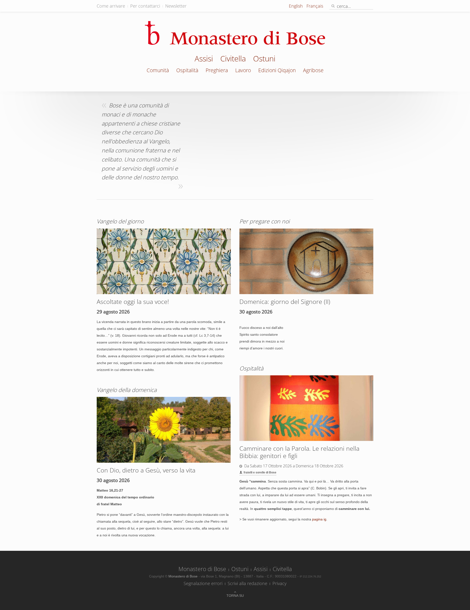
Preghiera (217, 70)
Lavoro (243, 70)
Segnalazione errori (203, 583)
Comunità (158, 70)
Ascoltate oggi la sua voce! (133, 301)
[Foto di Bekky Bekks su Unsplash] (164, 261)
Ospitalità (187, 70)
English (296, 6)
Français (314, 6)
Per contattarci (145, 6)
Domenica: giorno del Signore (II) (284, 301)
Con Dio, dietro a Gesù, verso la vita (146, 470)
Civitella (233, 59)
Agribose (313, 70)
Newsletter (176, 6)
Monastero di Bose (202, 568)
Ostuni (264, 59)
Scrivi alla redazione (247, 583)
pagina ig (319, 519)
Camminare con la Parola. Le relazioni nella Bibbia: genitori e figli (299, 452)
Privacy (279, 583)
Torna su (235, 596)
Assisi (204, 59)
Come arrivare (111, 6)
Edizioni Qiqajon (277, 70)
